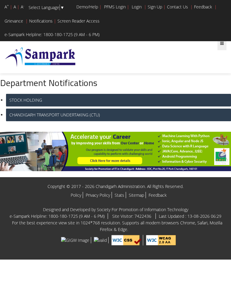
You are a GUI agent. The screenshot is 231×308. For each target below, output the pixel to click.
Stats (119, 195)
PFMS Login (115, 7)
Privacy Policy (98, 195)
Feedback (203, 7)
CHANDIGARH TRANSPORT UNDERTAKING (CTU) (54, 115)
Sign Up (155, 7)
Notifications (41, 21)
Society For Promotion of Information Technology (142, 209)
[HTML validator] (100, 239)
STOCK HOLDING (25, 100)
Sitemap (136, 195)
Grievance (14, 21)
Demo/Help (87, 7)
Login (137, 7)
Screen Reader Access (78, 21)
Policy (76, 195)
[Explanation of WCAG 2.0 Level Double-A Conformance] (161, 239)
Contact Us (177, 7)
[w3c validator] (126, 239)
